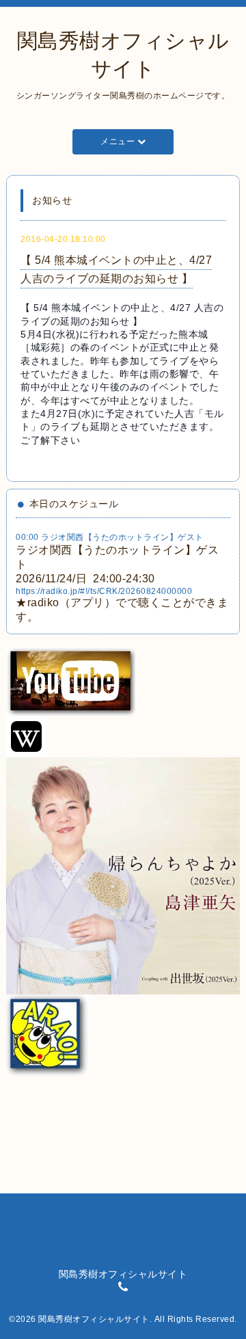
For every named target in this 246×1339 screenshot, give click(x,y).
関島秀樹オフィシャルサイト (94, 1319)
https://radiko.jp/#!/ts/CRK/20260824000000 (104, 591)
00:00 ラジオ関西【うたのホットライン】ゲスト (110, 537)
